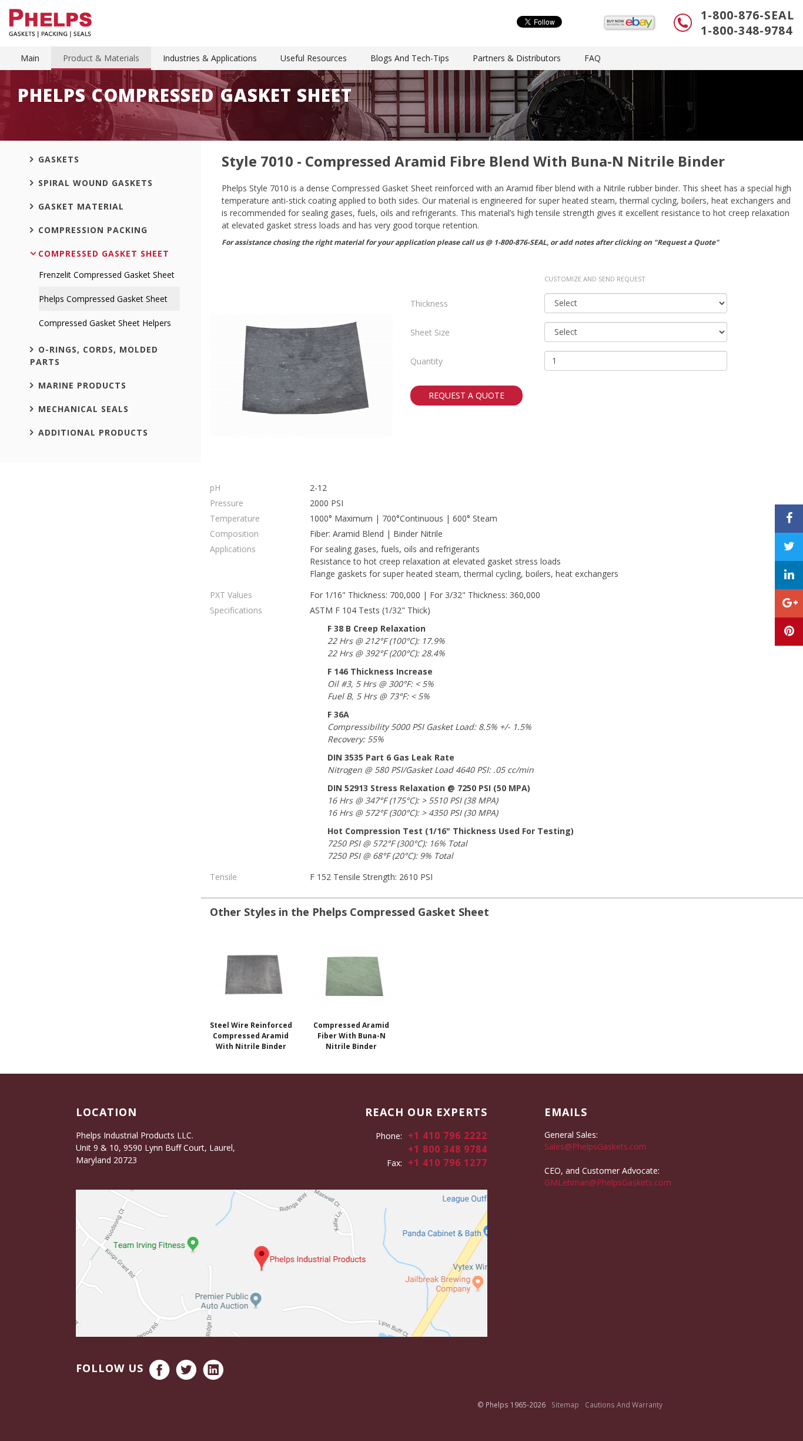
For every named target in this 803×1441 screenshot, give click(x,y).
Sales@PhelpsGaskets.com (595, 1146)
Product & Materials (101, 58)
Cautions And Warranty (624, 1404)
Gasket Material (81, 206)
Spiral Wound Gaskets (95, 182)
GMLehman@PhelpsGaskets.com (607, 1182)
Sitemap (565, 1404)
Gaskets (58, 159)
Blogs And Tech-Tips (409, 58)
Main (30, 58)
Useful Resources (313, 58)
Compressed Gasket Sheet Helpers (105, 322)
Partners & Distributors (517, 58)
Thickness (429, 303)
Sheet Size (430, 332)
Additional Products (93, 432)
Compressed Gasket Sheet (103, 253)
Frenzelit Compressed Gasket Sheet (107, 274)
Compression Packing (93, 229)
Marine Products (82, 385)
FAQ (592, 58)
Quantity (426, 361)
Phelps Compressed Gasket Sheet (103, 298)
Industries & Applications (210, 58)
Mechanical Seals (83, 408)
